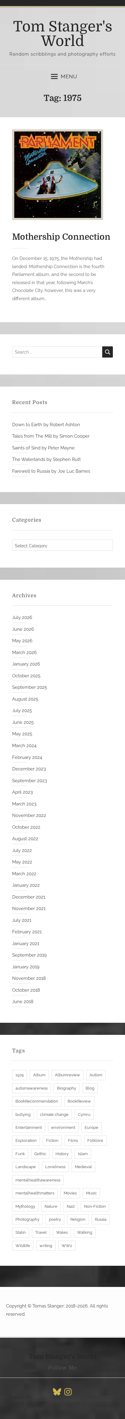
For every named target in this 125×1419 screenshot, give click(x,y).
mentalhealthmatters (34, 1193)
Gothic (40, 1154)
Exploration (26, 1140)
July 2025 (22, 710)
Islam (83, 1154)
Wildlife (22, 1245)
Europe (91, 1127)
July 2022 (22, 850)
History (62, 1154)
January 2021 (25, 943)
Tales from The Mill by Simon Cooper (51, 436)
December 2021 (28, 897)
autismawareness (31, 1088)
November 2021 (29, 908)
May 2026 (22, 640)
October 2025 (26, 676)
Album (39, 1075)
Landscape (25, 1167)
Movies (70, 1193)
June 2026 (23, 629)
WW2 (67, 1245)
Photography (27, 1219)
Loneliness (55, 1167)
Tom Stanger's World (62, 34)
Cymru (84, 1114)
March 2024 (24, 745)
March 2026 (24, 652)
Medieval (83, 1167)
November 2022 (29, 815)
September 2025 (29, 687)
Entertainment (28, 1127)
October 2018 (26, 990)
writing (45, 1245)
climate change (54, 1114)
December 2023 (29, 769)
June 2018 (22, 1001)
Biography (66, 1088)
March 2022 (24, 873)
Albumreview (67, 1075)
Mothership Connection (61, 237)
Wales (62, 1232)
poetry (55, 1219)
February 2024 (27, 757)
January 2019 (25, 967)
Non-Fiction (95, 1206)
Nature (51, 1206)
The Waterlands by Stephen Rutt (46, 459)
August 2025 (25, 699)
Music (91, 1193)
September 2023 (29, 780)
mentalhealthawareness (37, 1180)
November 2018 (29, 978)
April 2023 (22, 792)
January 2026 (26, 664)
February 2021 (27, 932)
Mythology (25, 1206)
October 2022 (26, 827)
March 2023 (24, 804)
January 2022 (26, 885)
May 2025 (22, 734)
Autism (96, 1075)
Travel (41, 1232)
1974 (19, 1075)
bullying (23, 1114)
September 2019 (29, 955)
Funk (20, 1154)
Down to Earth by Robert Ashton (46, 424)
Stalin (20, 1232)
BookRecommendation (36, 1101)
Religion (78, 1219)
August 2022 (25, 838)
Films (73, 1140)
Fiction (52, 1140)
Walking (84, 1232)
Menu (69, 76)
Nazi (71, 1206)
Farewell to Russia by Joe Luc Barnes (51, 471)
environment (63, 1127)
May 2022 (22, 862)
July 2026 (22, 617)
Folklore (95, 1140)
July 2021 (21, 920)
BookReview (79, 1101)
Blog (90, 1088)
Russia (100, 1219)
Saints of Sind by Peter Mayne (43, 448)
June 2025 (23, 722)
